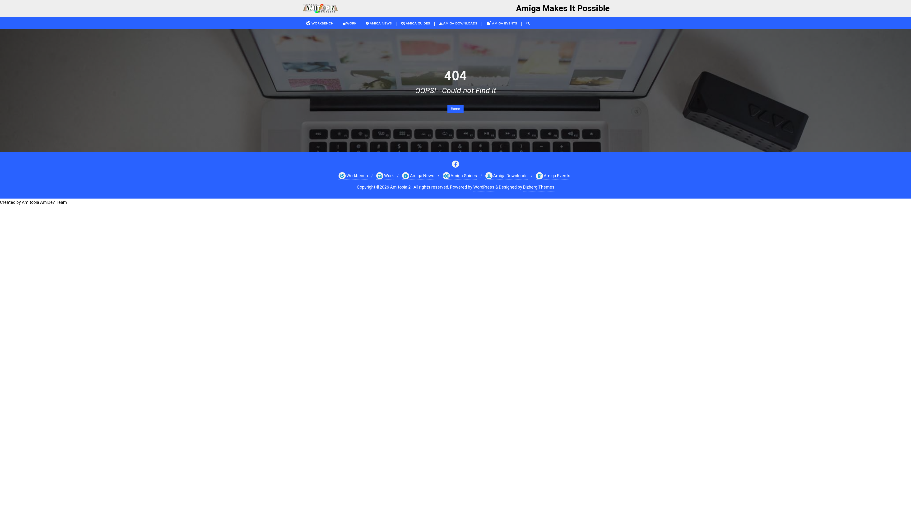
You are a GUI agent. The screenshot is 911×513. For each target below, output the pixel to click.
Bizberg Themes (538, 187)
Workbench (357, 175)
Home (455, 109)
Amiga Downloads (510, 175)
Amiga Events (557, 175)
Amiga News (422, 175)
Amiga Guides (464, 175)
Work (389, 175)
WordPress (483, 187)
